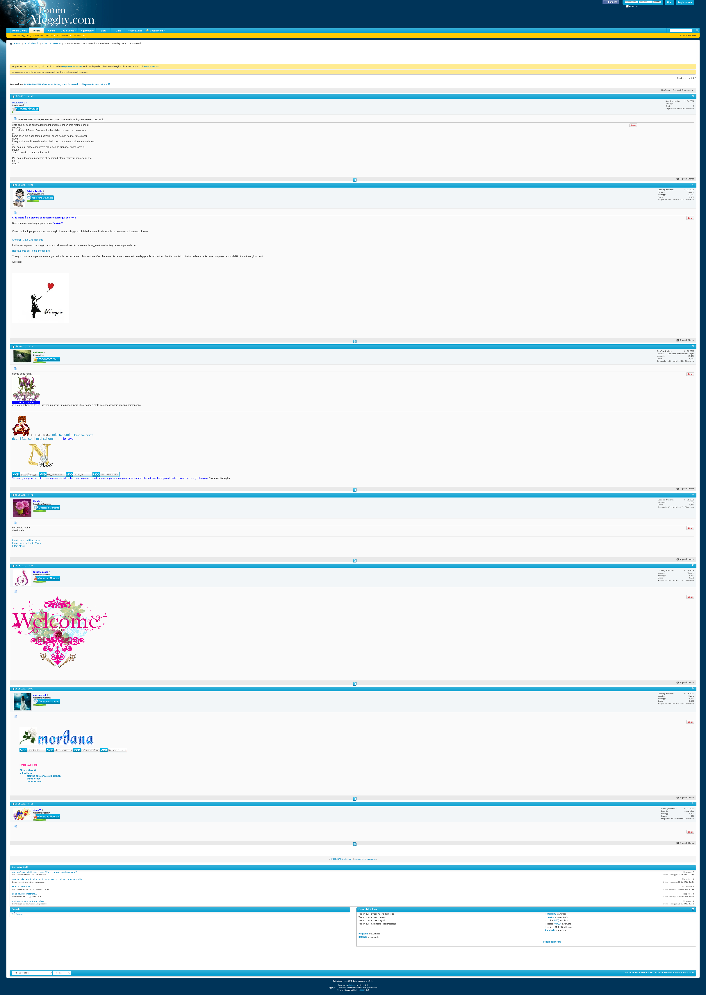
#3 (693, 346)
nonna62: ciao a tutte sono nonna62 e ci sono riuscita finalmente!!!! (45, 872)
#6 (693, 688)
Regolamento (87, 30)
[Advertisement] (77, 54)
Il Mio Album (18, 546)
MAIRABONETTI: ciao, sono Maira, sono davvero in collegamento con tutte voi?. (67, 84)
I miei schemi (60, 435)
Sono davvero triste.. (22, 886)
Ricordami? (634, 7)
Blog (103, 30)
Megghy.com (156, 30)
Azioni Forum (63, 35)
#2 (693, 185)
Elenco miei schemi (83, 435)
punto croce (33, 778)
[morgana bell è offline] (22, 702)
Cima (691, 972)
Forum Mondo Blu (644, 972)
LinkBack (665, 90)
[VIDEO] (557, 924)
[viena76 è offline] (22, 814)
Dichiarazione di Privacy (676, 972)
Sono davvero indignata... (24, 894)
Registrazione (685, 2)
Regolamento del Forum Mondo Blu (31, 250)
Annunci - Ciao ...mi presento (27, 239)
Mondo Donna (19, 30)
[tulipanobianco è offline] (22, 577)
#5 (693, 565)
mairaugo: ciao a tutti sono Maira (28, 901)
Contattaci (629, 972)
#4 (693, 495)
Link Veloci (77, 35)
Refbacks (363, 937)
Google (19, 914)
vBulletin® (352, 985)
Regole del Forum (552, 942)
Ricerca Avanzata (688, 35)
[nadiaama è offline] (22, 356)
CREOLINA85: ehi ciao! (341, 859)
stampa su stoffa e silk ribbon (44, 776)
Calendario (38, 35)
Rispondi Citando (687, 179)
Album (51, 30)
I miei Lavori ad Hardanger (26, 540)
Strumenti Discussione (682, 90)
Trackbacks (550, 930)
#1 (693, 96)
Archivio (659, 972)
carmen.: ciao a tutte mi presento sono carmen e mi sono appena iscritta (47, 879)
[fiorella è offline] (22, 508)
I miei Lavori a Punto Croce (26, 543)
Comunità (49, 35)
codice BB (551, 914)
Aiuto (669, 2)
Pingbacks (363, 934)
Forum (36, 30)
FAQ (29, 35)
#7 (693, 803)
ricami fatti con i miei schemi (33, 438)
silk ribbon (25, 773)
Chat (118, 30)
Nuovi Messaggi (18, 35)
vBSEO (361, 990)
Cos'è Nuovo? (68, 30)
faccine (551, 917)
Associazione (135, 30)
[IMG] (556, 920)
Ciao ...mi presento (51, 43)
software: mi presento (365, 859)
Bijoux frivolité (27, 770)
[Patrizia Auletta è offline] (19, 198)
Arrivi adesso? (31, 43)
